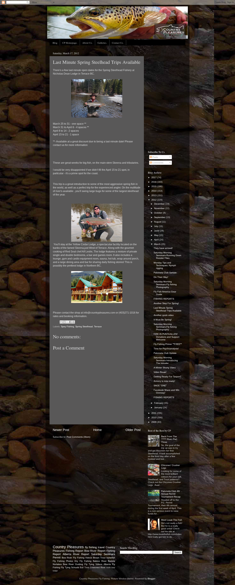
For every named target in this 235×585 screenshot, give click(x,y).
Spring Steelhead (84, 326)
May (156, 235)
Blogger (151, 578)
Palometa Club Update (165, 272)
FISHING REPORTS (164, 299)
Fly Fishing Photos (63, 561)
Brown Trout (99, 557)
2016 (154, 182)
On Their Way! (161, 277)
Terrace (98, 326)
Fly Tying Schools (70, 567)
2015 (154, 186)
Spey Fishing (67, 326)
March (157, 244)
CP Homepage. (69, 42)
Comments (157, 162)
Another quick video (164, 315)
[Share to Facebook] (70, 322)
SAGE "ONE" (160, 385)
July (156, 226)
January (158, 407)
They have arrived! (163, 248)
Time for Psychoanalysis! (166, 348)
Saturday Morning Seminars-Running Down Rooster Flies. (167, 255)
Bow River (67, 557)
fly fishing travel (95, 547)
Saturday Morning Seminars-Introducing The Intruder (166, 360)
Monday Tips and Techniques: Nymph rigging (165, 265)
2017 (154, 177)
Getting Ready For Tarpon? (167, 376)
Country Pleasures (68, 547)
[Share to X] (67, 322)
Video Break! (160, 372)
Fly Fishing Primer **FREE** (168, 344)
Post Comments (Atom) (78, 437)
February (159, 403)
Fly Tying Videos (93, 564)
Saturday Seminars (103, 554)
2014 (154, 191)
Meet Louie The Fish (171, 520)
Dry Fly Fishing (82, 561)
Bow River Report (95, 550)
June (157, 230)
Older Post (133, 430)
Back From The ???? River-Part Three (169, 439)
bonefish (110, 557)
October (158, 212)
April (156, 239)
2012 (154, 200)
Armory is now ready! (164, 381)
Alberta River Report (76, 554)
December (159, 204)
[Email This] (61, 322)
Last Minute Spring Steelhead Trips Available (167, 309)
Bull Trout (84, 567)
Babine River (100, 561)
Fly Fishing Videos (82, 557)
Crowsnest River (97, 567)
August (158, 221)
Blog (55, 42)
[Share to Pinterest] (73, 322)
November (159, 208)
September (160, 217)
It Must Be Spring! (163, 319)
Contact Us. (118, 42)
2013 (154, 195)
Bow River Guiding (73, 564)
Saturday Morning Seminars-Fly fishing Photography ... (165, 284)
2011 (154, 413)
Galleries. (102, 42)
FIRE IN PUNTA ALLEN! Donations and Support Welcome (166, 337)
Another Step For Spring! (166, 303)
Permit (57, 557)
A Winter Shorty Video (165, 367)
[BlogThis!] (64, 322)
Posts (155, 157)
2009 (154, 422)
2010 (154, 417)
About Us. (87, 42)
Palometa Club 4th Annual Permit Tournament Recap (170, 494)
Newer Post (61, 430)
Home (97, 430)
